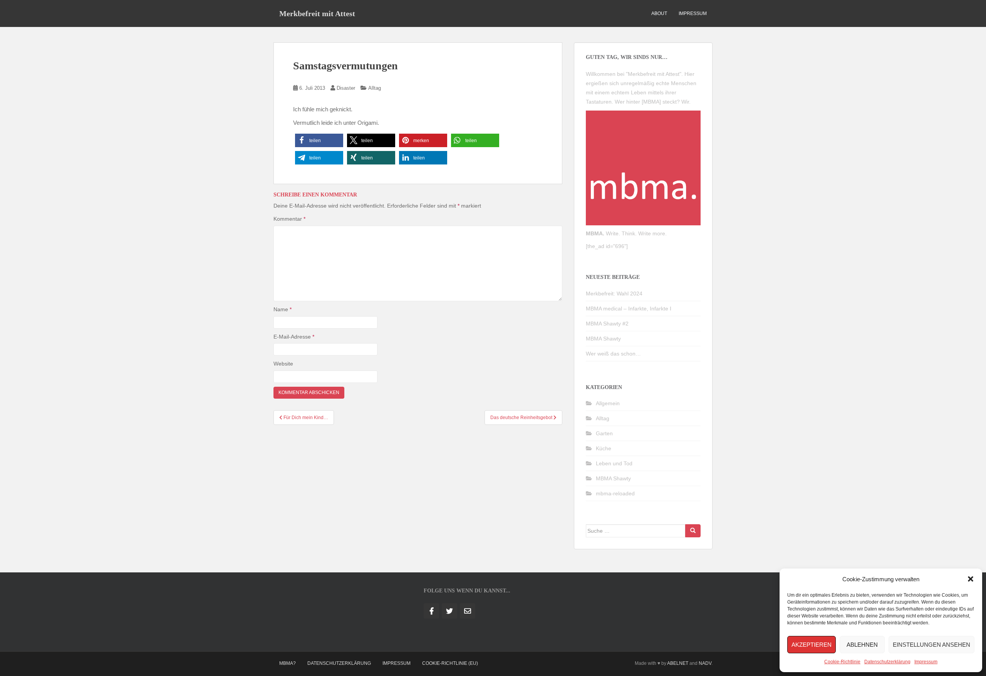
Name (282, 309)
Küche (603, 448)
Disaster (346, 88)
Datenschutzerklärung (887, 661)
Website (283, 364)
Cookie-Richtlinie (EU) (450, 663)
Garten (604, 433)
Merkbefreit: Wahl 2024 (614, 293)
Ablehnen (862, 644)
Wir (685, 102)
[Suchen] (693, 530)
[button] (970, 579)
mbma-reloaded (615, 493)
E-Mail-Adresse (293, 337)
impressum (693, 13)
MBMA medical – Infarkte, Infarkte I (628, 308)
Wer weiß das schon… (613, 354)
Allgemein (608, 403)
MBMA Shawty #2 (607, 323)
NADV (705, 663)
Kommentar (289, 219)
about (659, 13)
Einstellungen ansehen (931, 644)
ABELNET (677, 663)
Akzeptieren (811, 644)
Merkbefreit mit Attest (317, 13)
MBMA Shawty (603, 338)
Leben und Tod (614, 463)
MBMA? (287, 663)
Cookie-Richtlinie (842, 661)
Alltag (374, 88)
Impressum (925, 661)
